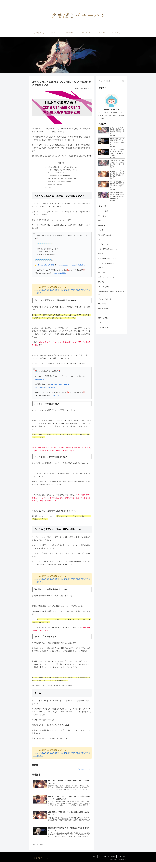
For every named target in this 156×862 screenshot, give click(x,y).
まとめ (48, 187)
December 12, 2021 (58, 273)
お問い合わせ (112, 856)
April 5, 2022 (56, 395)
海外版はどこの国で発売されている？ (60, 181)
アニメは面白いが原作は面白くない (59, 175)
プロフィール (102, 856)
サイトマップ (121, 856)
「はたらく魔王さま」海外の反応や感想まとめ (61, 178)
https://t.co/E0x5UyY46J (60, 384)
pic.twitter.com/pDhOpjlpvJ (75, 265)
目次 (59, 163)
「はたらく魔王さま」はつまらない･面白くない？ (62, 167)
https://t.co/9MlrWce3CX (45, 265)
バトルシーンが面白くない (56, 173)
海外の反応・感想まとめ (56, 184)
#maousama (61, 265)
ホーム (95, 856)
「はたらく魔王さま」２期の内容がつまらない (63, 170)
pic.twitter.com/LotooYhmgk (45, 387)
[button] (123, 81)
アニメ (35, 765)
